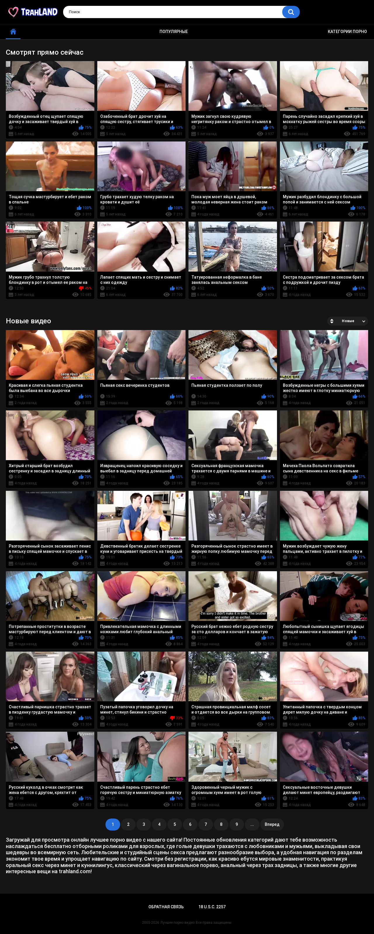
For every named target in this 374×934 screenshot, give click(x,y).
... (252, 824)
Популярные (174, 31)
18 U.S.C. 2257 (212, 906)
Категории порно (347, 31)
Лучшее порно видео (177, 923)
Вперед (272, 824)
